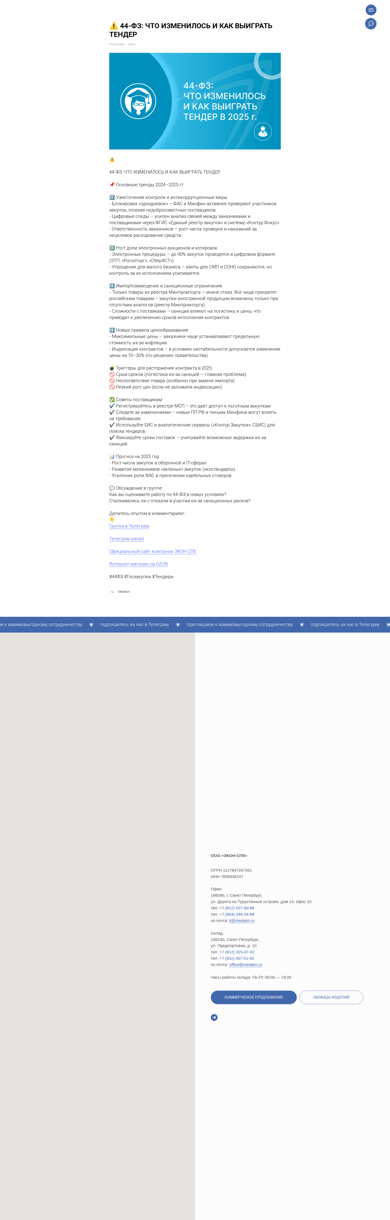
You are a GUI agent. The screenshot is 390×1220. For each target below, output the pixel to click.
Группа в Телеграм (129, 526)
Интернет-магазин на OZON (138, 564)
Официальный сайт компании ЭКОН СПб (152, 551)
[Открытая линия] (214, 1017)
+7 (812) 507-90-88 (236, 908)
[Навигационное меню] (371, 10)
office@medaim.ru (245, 964)
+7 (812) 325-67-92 (236, 952)
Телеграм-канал (126, 538)
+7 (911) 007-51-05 (236, 958)
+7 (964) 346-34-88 (236, 914)
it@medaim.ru (242, 920)
